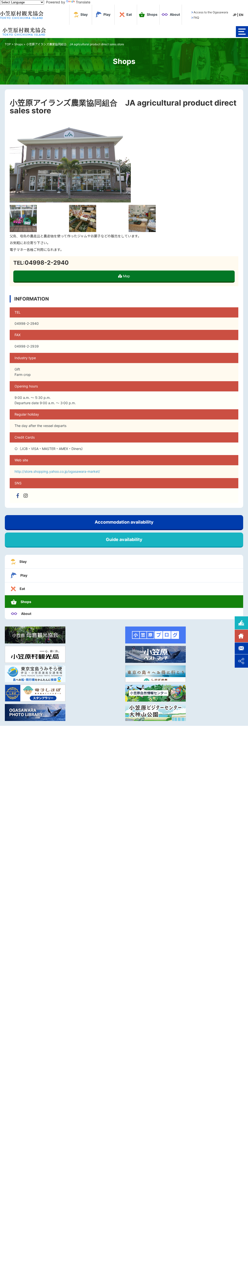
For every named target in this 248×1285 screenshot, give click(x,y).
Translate (83, 2)
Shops (18, 44)
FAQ (196, 17)
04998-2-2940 (47, 262)
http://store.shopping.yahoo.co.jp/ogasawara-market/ (57, 471)
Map (126, 276)
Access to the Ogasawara (211, 12)
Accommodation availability (124, 522)
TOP (8, 44)
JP (234, 15)
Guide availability (124, 539)
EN (241, 15)
